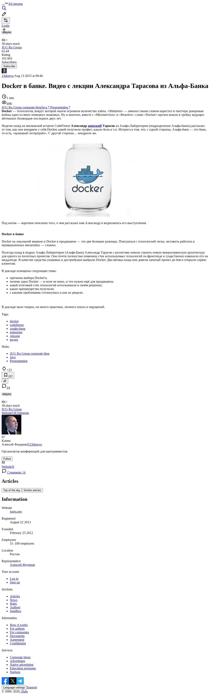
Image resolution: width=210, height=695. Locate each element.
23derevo (8, 76)
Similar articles (32, 490)
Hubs (13, 603)
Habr (24, 691)
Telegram (23, 413)
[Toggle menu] (3, 5)
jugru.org (16, 511)
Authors (15, 607)
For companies (19, 632)
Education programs (23, 668)
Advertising (17, 661)
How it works (19, 625)
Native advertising (21, 664)
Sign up (15, 582)
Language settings (14, 687)
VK (14, 413)
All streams (15, 4)
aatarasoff (95, 125)
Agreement (17, 639)
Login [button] (5, 25)
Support (32, 687)
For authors (17, 628)
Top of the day (11, 490)
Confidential (18, 643)
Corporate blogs (20, 657)
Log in (14, 578)
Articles (15, 596)
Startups (15, 672)
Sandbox (15, 611)
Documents (17, 636)
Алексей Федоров (22, 564)
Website (7, 413)
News (13, 600)
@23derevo (34, 444)
